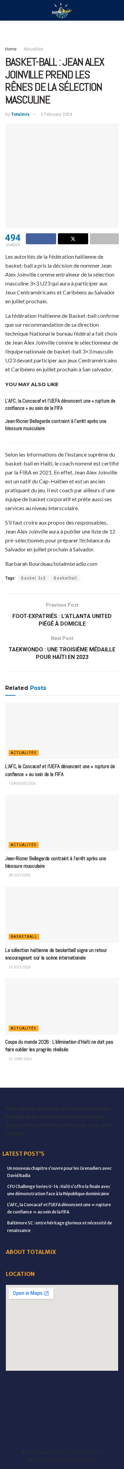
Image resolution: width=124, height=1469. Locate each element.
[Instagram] (109, 1392)
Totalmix (20, 114)
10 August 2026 (22, 783)
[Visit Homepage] (62, 10)
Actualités (33, 49)
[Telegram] (71, 1411)
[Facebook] (14, 1392)
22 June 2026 (20, 1059)
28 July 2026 (19, 875)
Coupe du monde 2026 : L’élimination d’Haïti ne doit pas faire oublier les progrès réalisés (59, 1045)
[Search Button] (116, 10)
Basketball (65, 578)
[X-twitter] (90, 1392)
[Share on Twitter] (73, 238)
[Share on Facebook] (41, 238)
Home (11, 49)
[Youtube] (14, 1411)
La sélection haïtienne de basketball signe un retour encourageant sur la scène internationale (56, 953)
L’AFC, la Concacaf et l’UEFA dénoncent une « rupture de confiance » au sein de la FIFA (60, 770)
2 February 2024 (56, 114)
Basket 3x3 (33, 578)
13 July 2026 (19, 967)
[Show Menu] (8, 10)
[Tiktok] (52, 1411)
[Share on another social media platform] (104, 238)
